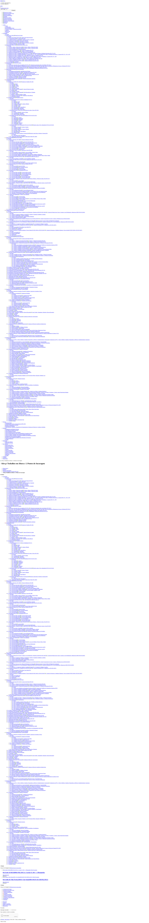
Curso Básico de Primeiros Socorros (11, 430)
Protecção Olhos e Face (9, 446)
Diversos (5, 899)
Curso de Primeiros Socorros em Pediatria (12, 432)
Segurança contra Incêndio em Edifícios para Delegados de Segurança (18, 437)
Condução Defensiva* (9, 438)
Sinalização (7, 454)
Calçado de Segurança (9, 451)
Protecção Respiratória (9, 448)
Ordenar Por (2, 867)
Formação (4, 428)
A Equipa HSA (8, 27)
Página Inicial (5, 468)
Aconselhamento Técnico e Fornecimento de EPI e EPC (15, 423)
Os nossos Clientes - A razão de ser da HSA (13, 29)
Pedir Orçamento (34, 870)
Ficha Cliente (5, 458)
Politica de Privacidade (7, 904)
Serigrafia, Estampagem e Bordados (11, 425)
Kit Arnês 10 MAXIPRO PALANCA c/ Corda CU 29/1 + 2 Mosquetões (24, 872)
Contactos (7, 32)
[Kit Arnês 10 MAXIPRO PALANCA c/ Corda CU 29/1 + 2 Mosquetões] (17, 870)
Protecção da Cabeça (9, 445)
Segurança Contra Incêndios (10, 453)
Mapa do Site (7, 31)
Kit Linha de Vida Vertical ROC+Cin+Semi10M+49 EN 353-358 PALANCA (25, 879)
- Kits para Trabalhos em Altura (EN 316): (10, 471)
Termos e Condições (6, 903)
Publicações (5, 440)
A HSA (4, 24)
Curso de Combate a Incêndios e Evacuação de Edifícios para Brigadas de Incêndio (20, 435)
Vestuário (7, 449)
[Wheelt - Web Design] (5, 919)
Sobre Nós (5, 901)
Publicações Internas (9, 441)
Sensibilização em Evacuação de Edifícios (13, 436)
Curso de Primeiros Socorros (10, 431)
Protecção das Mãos (8, 450)
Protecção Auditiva (8, 447)
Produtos (4, 469)
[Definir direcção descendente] (15, 867)
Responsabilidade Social (9, 28)
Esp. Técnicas (5, 443)
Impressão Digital (8, 422)
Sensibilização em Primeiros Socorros (12, 429)
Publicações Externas (9, 442)
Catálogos (7, 30)
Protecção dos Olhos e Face (8, 890)
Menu (1, 5)
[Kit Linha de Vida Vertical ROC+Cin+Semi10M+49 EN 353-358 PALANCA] (18, 877)
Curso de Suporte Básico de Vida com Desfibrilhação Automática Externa (18, 433)
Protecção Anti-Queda (9, 452)
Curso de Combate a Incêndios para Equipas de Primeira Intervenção (17, 434)
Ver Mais (6, 439)
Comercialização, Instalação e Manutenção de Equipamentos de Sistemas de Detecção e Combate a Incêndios (25, 427)
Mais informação (6, 875)
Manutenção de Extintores (10, 426)
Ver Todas (7, 34)
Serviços (4, 421)
